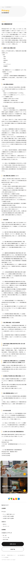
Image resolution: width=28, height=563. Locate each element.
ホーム (3, 7)
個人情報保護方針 (8, 7)
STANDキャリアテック (7, 532)
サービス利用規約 (5, 557)
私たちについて (5, 505)
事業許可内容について (11, 555)
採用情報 (4, 529)
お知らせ (4, 521)
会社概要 (4, 508)
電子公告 (3, 555)
